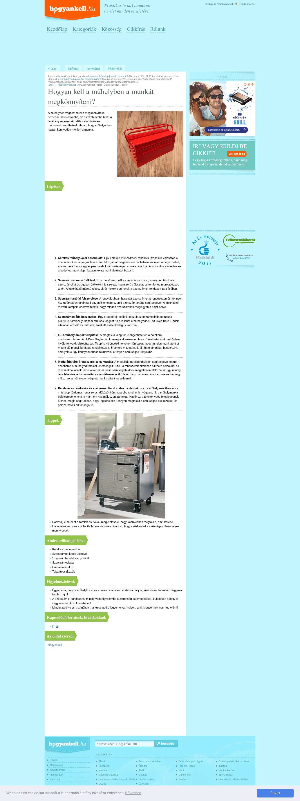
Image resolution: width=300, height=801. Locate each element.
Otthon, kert (185, 774)
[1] (54, 626)
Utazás (102, 783)
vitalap (105, 76)
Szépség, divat (146, 779)
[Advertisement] (151, 51)
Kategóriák (84, 28)
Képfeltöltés (115, 68)
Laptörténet (93, 68)
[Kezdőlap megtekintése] (73, 10)
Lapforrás (73, 68)
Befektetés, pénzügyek (191, 761)
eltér (51, 84)
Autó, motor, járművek (150, 761)
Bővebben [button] (133, 793)
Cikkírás (136, 28)
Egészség (104, 766)
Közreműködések (223, 4)
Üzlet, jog (143, 783)
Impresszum (56, 774)
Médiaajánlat (56, 765)
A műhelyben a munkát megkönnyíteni (80, 79)
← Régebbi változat (65, 84)
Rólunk (158, 28)
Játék (142, 770)
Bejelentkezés (247, 4)
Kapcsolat (55, 779)
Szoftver (183, 779)
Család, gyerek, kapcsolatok (234, 761)
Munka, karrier (226, 770)
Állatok (102, 761)
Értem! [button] (275, 793)
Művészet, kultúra (108, 774)
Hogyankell (55, 645)
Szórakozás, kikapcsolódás (233, 779)
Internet (103, 770)
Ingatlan (223, 766)
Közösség (111, 28)
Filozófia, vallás (187, 766)
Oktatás (143, 774)
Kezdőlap (57, 28)
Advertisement (57, 770)
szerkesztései (118, 76)
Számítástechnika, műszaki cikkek (117, 779)
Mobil (181, 770)
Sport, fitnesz (226, 774)
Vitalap (208, 4)
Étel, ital (143, 766)
